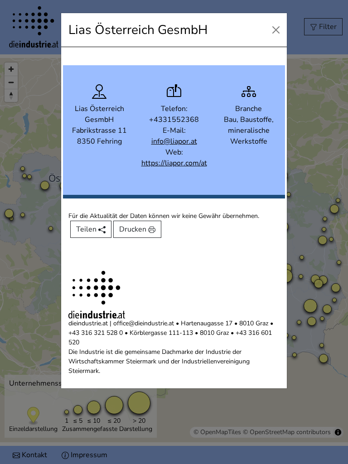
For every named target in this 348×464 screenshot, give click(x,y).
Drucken (133, 229)
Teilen (87, 229)
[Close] (276, 30)
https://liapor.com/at (174, 163)
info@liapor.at (174, 141)
